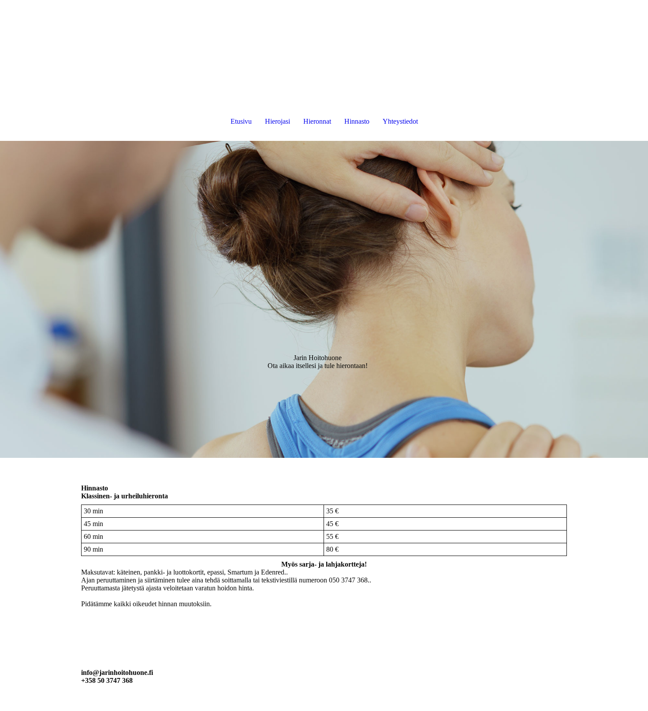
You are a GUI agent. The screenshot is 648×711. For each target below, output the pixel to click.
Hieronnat (317, 121)
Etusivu (241, 121)
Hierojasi (277, 121)
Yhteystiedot (400, 121)
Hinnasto (356, 121)
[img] (324, 299)
